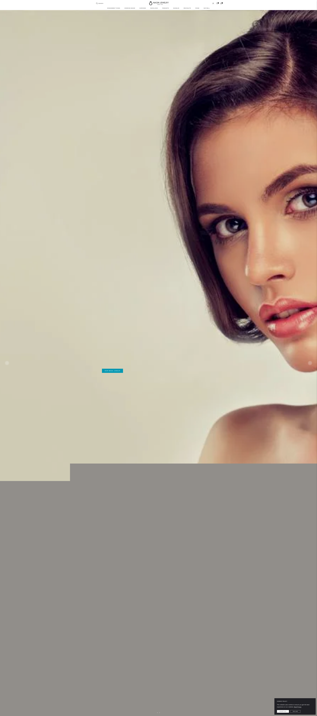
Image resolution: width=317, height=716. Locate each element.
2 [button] (159, 712)
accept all (282, 711)
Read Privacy (297, 707)
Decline (295, 711)
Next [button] (310, 363)
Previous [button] (7, 363)
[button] (99, 3)
